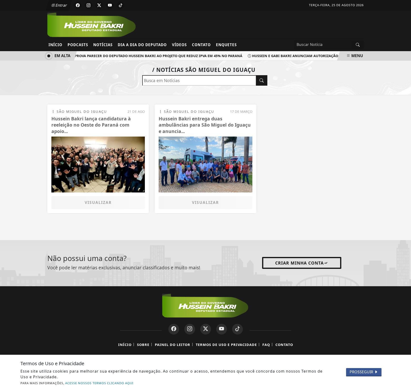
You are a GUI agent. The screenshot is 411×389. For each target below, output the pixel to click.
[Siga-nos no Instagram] (189, 329)
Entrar (61, 5)
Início (55, 44)
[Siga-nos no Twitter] (205, 329)
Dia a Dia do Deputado (142, 44)
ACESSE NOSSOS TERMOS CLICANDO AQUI (99, 383)
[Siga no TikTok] (120, 5)
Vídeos (179, 44)
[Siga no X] (99, 5)
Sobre (143, 344)
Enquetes (226, 44)
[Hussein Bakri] (92, 24)
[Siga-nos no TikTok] (237, 329)
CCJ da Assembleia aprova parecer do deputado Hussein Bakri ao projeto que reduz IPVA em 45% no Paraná (137, 56)
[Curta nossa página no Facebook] (173, 329)
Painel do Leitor (172, 344)
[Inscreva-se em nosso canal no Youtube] (221, 329)
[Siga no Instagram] (88, 5)
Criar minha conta (299, 263)
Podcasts (78, 44)
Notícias (103, 44)
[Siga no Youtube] (110, 5)
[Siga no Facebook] (78, 5)
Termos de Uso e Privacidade (226, 344)
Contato (201, 44)
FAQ (266, 344)
